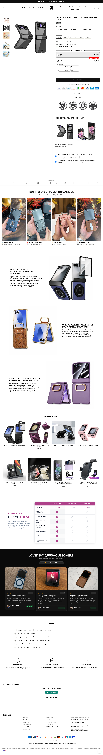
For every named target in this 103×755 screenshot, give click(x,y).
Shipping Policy (26, 726)
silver (81, 37)
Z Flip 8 (31, 8)
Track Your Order (51, 722)
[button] (78, 55)
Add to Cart (62, 150)
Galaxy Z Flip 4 (75, 30)
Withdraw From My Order (53, 726)
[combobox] (71, 157)
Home (23, 8)
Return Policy (25, 717)
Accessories (84, 6)
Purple (88, 37)
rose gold (73, 37)
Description (78, 93)
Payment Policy (26, 729)
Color (58, 34)
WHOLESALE (50, 724)
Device (58, 26)
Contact (75, 9)
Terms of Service (26, 724)
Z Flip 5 (72, 6)
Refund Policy (25, 719)
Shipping (78, 97)
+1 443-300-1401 (79, 722)
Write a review (51, 692)
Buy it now (78, 80)
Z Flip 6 (63, 6)
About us (49, 719)
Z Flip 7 (40, 8)
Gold (65, 37)
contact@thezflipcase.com (82, 717)
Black (59, 37)
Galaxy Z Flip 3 (87, 30)
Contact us (50, 717)
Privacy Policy (25, 722)
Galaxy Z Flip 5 (62, 30)
